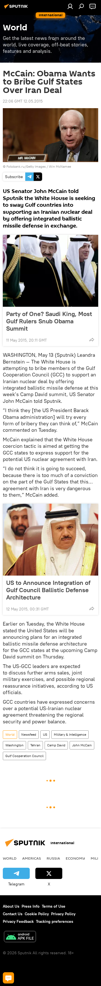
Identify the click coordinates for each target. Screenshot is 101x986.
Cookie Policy (37, 913)
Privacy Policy (63, 913)
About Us (11, 906)
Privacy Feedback (18, 921)
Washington (14, 745)
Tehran (35, 745)
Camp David (56, 745)
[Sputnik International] (17, 8)
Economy (75, 858)
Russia (53, 858)
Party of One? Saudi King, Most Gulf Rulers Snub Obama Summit (49, 321)
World (10, 734)
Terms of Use (53, 906)
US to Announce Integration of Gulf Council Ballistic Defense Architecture (48, 590)
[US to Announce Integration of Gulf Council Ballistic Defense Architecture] (50, 540)
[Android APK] (20, 937)
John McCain (82, 745)
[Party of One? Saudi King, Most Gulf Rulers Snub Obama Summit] (50, 271)
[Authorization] (70, 6)
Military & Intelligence (70, 734)
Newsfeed (28, 734)
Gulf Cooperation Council (24, 756)
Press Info (31, 906)
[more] (91, 339)
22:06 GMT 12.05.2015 (23, 101)
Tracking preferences (54, 921)
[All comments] (8, 977)
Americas (31, 858)
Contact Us (12, 913)
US (45, 734)
